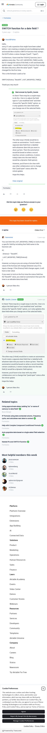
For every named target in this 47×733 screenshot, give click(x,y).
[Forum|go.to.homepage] (14, 4)
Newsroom (14, 667)
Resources (14, 608)
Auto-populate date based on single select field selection (23, 432)
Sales (12, 564)
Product (13, 545)
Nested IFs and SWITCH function (14, 442)
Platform (13, 506)
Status (12, 662)
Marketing (14, 550)
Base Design (6, 412)
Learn (12, 574)
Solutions (14, 540)
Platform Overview (17, 511)
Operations (14, 555)
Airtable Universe (17, 638)
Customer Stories (17, 599)
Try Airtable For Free (18, 672)
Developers (14, 623)
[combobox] (23, 10)
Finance (13, 569)
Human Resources (17, 560)
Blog (11, 657)
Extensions (14, 520)
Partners (13, 613)
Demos (13, 594)
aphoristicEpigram (16, 480)
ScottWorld (13, 473)
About (12, 647)
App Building (15, 525)
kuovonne (9, 237)
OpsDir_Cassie (10, 299)
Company (14, 642)
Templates (14, 633)
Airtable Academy (17, 579)
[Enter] (4, 10)
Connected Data (17, 535)
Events (12, 584)
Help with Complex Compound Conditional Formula (21, 425)
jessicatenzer (14, 459)
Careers (13, 652)
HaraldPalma (10, 39)
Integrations (15, 516)
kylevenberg (13, 466)
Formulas (7, 18)
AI (10, 530)
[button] (2, 5)
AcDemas (12, 487)
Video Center (15, 589)
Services (13, 618)
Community (15, 628)
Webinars (14, 604)
